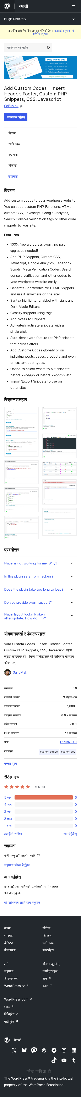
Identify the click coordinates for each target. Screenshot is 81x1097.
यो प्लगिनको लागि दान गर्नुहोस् (22, 902)
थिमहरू (47, 936)
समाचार (8, 936)
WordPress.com (18, 999)
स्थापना (13, 155)
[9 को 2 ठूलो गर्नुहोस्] (33, 466)
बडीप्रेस (11, 1021)
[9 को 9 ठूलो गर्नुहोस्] (71, 513)
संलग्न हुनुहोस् (51, 964)
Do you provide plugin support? (28, 603)
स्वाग (48, 986)
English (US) (68, 742)
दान (47, 978)
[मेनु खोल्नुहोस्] (74, 6)
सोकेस (46, 928)
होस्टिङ (8, 943)
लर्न (6, 964)
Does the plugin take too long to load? (33, 589)
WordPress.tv (16, 986)
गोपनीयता (10, 950)
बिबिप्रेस (11, 1014)
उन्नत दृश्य (10, 763)
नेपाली (17, 1040)
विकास (13, 165)
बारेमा (7, 928)
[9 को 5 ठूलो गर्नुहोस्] (71, 412)
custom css (68, 751)
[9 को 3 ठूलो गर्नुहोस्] (33, 493)
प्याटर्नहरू (48, 950)
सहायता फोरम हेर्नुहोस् (17, 865)
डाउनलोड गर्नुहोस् (16, 117)
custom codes (49, 751)
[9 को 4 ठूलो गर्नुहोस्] (33, 521)
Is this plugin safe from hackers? (28, 576)
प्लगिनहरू (48, 943)
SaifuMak (11, 106)
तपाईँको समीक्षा (13, 834)
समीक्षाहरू (14, 144)
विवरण (12, 133)
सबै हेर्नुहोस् (70, 834)
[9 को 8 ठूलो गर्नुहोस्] (71, 485)
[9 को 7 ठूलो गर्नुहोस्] (71, 467)
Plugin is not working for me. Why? (30, 563)
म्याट (9, 1007)
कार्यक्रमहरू (50, 971)
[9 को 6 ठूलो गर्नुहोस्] (71, 439)
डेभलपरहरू (11, 978)
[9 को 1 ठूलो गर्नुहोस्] (33, 412)
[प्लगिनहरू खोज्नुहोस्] (48, 47)
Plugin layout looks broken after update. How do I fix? (25, 616)
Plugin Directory (15, 19)
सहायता (13, 176)
